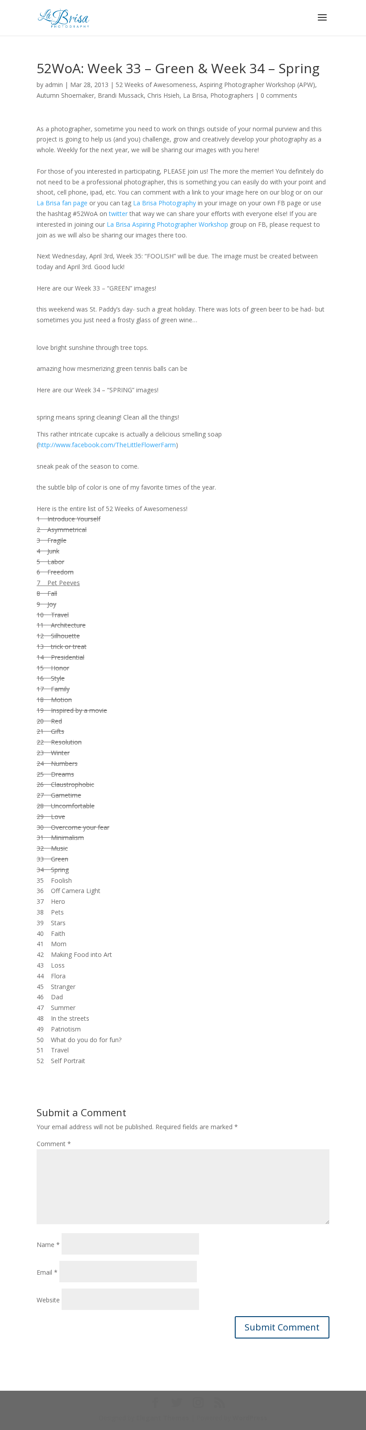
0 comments (279, 95)
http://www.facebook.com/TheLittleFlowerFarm (107, 445)
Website (48, 1300)
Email (47, 1272)
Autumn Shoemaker (65, 95)
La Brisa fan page (62, 203)
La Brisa (195, 95)
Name (48, 1244)
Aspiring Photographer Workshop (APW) (257, 84)
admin (54, 84)
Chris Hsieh (163, 95)
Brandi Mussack (121, 95)
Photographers (232, 95)
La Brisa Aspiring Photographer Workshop (167, 224)
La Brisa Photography (164, 203)
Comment (54, 1143)
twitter (118, 213)
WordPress (250, 1417)
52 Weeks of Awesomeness (156, 84)
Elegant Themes (162, 1417)
